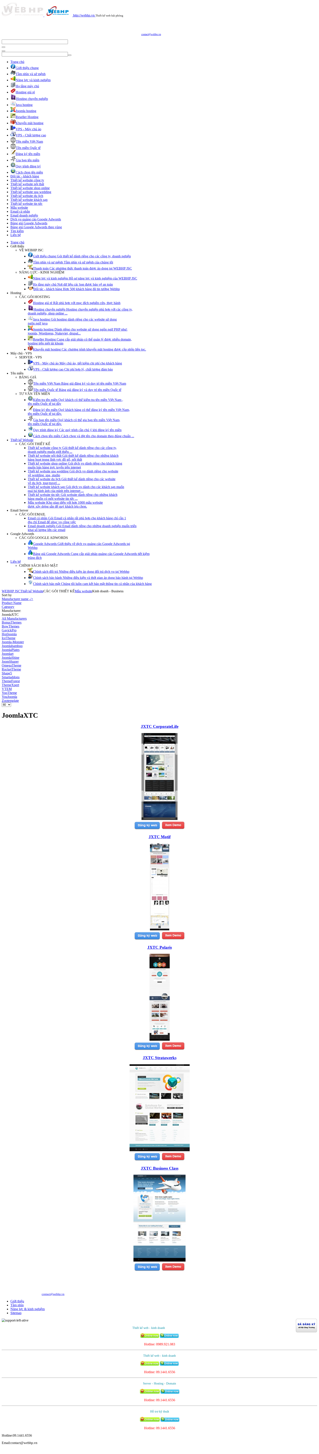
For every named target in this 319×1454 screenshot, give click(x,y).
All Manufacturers (14, 618)
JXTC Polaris (159, 947)
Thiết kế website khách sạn (29, 200)
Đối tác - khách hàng (24, 176)
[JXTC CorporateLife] (159, 819)
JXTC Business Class (159, 1168)
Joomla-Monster (13, 642)
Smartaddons (11, 677)
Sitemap (15, 1313)
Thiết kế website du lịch (26, 196)
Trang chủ (17, 62)
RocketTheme (11, 669)
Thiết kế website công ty (27, 180)
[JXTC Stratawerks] (160, 1150)
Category (8, 607)
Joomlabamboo (12, 646)
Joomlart (7, 654)
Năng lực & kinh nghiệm (27, 1309)
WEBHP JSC (11, 591)
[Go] (3, 47)
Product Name (11, 603)
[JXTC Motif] (159, 929)
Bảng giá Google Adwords (28, 223)
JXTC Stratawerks (159, 1057)
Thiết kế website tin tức (26, 203)
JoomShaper (10, 661)
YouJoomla (9, 697)
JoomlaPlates (11, 650)
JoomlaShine (10, 657)
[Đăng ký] (147, 828)
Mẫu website (19, 207)
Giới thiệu (17, 1301)
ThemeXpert (10, 685)
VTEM (7, 689)
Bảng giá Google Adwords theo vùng (36, 227)
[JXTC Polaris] (160, 1039)
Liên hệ (15, 235)
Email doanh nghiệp (24, 215)
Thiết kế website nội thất (27, 184)
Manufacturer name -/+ (17, 599)
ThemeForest (11, 681)
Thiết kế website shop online (30, 188)
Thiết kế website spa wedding (30, 192)
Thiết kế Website (21, 440)
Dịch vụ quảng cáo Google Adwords (35, 219)
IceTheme (8, 638)
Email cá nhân (20, 211)
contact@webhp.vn (151, 34)
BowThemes (10, 626)
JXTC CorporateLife (159, 726)
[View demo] (173, 828)
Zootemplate (10, 700)
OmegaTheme (11, 665)
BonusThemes (11, 622)
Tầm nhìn (17, 1305)
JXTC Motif (160, 837)
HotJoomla (9, 634)
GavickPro (9, 630)
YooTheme (9, 693)
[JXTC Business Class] (159, 1260)
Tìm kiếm (17, 231)
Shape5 (7, 673)
